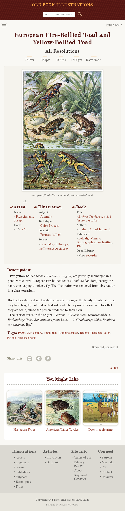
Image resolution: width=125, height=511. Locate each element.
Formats (21, 467)
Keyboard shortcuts (80, 477)
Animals (46, 216)
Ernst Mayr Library (53, 244)
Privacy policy (79, 464)
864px (45, 60)
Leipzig (83, 238)
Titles (19, 486)
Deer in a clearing (100, 429)
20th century (34, 333)
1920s (21, 333)
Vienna (95, 238)
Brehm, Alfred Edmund (94, 229)
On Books (53, 462)
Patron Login (114, 25)
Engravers (22, 462)
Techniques (23, 481)
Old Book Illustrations (62, 499)
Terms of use (82, 457)
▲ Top (114, 368)
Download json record (105, 347)
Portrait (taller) (50, 234)
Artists (20, 457)
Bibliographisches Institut (94, 242)
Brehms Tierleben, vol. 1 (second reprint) (94, 218)
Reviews (107, 477)
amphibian (50, 333)
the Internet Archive (52, 248)
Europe (11, 338)
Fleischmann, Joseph (24, 218)
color (107, 333)
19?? (23, 229)
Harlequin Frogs (24, 429)
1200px (60, 60)
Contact (107, 472)
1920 (80, 246)
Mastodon (108, 462)
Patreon (107, 457)
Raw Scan (94, 60)
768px (29, 60)
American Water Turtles (62, 429)
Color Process (49, 225)
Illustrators (54, 457)
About (78, 470)
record (90, 255)
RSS (105, 467)
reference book (27, 338)
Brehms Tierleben (91, 333)
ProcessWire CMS (69, 504)
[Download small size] (25, 201)
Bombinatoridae (68, 333)
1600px (76, 60)
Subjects (21, 477)
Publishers (23, 472)
